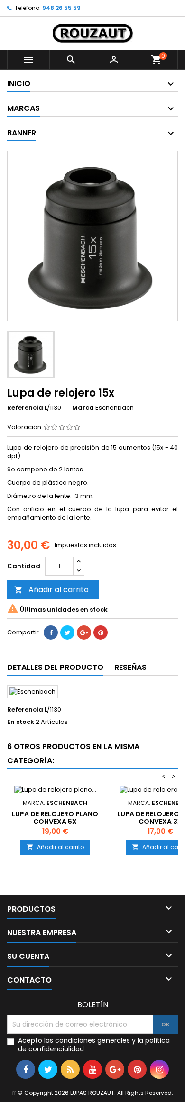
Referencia (25, 408)
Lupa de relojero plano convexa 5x (55, 817)
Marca (83, 408)
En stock (20, 722)
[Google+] (84, 632)
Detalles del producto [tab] (55, 667)
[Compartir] (51, 632)
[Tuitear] (67, 632)
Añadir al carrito (51, 589)
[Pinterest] (100, 632)
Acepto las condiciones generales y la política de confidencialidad (94, 1044)
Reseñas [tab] (130, 667)
